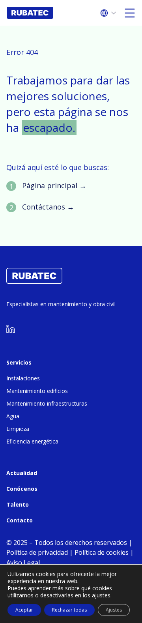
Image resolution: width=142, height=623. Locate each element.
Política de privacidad (37, 552)
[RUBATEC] (34, 281)
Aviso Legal (23, 562)
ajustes (101, 595)
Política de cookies (102, 552)
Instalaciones (23, 378)
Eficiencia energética (32, 441)
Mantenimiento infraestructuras (46, 403)
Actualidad (21, 473)
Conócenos (21, 488)
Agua (12, 416)
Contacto (19, 520)
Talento (17, 504)
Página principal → (54, 185)
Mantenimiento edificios (37, 391)
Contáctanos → (48, 206)
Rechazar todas (69, 609)
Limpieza (17, 428)
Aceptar (24, 609)
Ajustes (114, 609)
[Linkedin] (10, 331)
